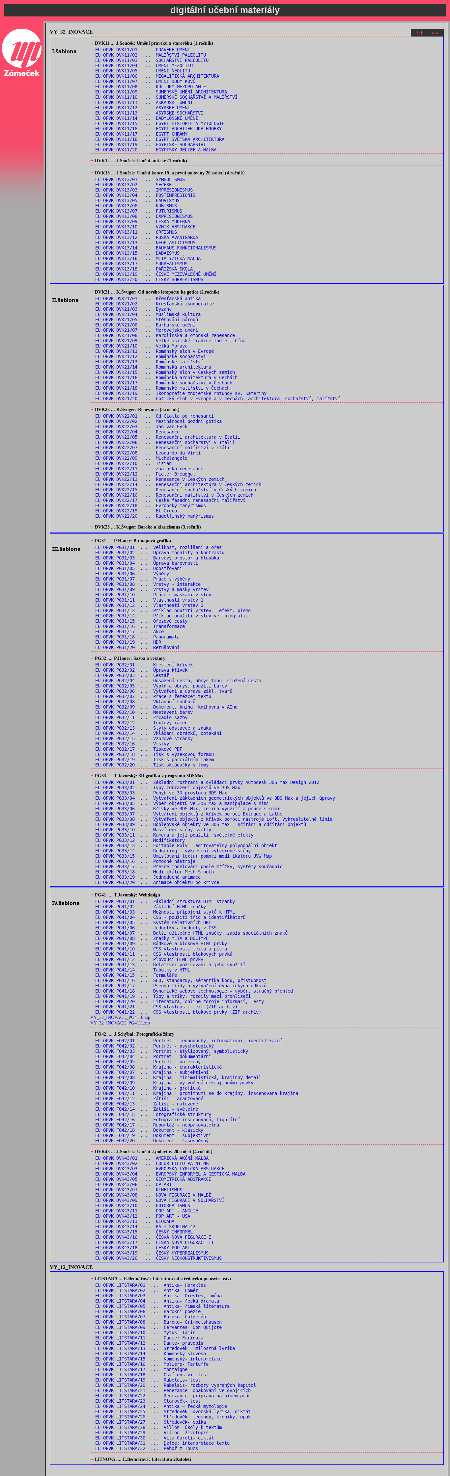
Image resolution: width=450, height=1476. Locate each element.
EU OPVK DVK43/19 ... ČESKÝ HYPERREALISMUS (152, 1253)
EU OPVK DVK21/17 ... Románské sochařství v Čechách (163, 382)
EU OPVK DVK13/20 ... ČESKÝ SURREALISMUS (149, 279)
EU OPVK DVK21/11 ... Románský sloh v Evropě (154, 351)
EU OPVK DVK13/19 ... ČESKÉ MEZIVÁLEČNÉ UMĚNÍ (155, 274)
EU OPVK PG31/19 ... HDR (128, 642)
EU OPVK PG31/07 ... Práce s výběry (142, 579)
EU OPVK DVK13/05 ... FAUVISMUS (137, 200)
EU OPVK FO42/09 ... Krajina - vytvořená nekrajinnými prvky (174, 1082)
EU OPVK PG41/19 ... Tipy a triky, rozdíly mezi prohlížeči (173, 996)
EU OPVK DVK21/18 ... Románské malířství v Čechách (162, 388)
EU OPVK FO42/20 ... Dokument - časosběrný (152, 1140)
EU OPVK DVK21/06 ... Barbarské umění (145, 324)
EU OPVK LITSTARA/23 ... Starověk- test (148, 1401)
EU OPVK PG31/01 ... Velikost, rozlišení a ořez (158, 547)
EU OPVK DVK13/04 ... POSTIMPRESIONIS (145, 195)
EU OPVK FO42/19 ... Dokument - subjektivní (153, 1135)
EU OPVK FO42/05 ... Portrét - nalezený (148, 1061)
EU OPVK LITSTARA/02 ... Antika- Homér (146, 1290)
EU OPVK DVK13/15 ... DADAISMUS (137, 253)
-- (434, 33)
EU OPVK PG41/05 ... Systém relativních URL (153, 922)
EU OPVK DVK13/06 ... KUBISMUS (136, 205)
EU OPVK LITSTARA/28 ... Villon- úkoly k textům (158, 1427)
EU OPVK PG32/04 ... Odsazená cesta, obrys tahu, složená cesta (178, 680)
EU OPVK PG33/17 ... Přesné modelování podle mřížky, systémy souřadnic (188, 866)
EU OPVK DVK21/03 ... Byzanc (133, 309)
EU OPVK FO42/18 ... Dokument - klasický (149, 1130)
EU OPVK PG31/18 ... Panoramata (137, 636)
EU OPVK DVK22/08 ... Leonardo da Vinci (148, 452)
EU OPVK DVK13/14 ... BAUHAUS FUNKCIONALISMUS (155, 247)
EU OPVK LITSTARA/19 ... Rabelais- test (148, 1380)
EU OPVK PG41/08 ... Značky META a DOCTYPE (152, 938)
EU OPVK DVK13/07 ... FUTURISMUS (138, 211)
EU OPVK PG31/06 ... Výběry (132, 573)
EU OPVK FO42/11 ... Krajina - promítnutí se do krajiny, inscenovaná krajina (196, 1093)
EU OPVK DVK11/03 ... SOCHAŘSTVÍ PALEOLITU (152, 60)
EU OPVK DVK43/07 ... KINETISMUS (138, 1189)
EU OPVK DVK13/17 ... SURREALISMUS (141, 263)
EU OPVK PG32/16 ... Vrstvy (132, 743)
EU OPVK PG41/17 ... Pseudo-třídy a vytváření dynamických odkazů (181, 985)
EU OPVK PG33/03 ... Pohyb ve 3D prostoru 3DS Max (161, 792)
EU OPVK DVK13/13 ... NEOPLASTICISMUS (145, 242)
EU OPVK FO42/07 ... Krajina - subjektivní (152, 1072)
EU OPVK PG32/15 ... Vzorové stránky (144, 738)
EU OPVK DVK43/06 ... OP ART (133, 1184)
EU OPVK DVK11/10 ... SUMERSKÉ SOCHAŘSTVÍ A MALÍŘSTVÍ (166, 97)
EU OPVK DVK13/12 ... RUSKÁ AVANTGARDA (146, 237)
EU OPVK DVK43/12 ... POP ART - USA (142, 1216)
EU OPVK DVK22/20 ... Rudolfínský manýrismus (154, 516)
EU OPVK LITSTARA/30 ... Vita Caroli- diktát (154, 1437)
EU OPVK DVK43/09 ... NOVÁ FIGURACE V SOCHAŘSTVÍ (159, 1200)
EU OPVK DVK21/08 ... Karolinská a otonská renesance (165, 335)
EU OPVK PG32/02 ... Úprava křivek (141, 670)
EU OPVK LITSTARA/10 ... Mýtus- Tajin (145, 1332)
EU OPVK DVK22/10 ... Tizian (133, 463)
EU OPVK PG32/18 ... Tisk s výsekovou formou (154, 754)
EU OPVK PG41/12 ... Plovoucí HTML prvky (149, 959)
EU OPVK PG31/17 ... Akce (129, 631)
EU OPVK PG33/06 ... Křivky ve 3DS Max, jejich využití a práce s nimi (187, 808)
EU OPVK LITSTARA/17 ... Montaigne (141, 1369)
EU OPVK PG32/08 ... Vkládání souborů (145, 701)
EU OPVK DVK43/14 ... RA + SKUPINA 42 (145, 1226)
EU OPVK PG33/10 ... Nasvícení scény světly (153, 829)
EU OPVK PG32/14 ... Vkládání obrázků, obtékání (158, 733)
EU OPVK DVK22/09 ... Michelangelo (141, 458)
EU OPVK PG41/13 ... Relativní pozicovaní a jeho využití (170, 964)
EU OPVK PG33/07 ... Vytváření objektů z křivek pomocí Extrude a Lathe (188, 813)
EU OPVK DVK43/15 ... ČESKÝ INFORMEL (144, 1231)
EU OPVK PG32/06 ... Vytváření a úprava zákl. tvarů (163, 691)
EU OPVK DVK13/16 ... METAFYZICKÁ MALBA (148, 258)
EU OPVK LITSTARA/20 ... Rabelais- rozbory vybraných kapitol (175, 1385)
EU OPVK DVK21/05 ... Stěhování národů (146, 319)
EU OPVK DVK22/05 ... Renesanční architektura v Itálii (167, 437)
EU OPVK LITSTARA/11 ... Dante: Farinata (149, 1337)
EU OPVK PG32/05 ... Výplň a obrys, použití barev (161, 685)
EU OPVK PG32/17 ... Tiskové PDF (138, 749)
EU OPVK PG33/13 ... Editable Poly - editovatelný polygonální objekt (186, 845)
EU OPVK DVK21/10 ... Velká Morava (141, 346)
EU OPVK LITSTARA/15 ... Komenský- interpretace (158, 1358)
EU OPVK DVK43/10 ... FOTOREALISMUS (142, 1205)
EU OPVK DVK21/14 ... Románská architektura (153, 367)
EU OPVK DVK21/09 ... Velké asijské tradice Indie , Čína (170, 340)
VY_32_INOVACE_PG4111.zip (120, 1022)
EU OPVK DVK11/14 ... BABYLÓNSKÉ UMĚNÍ (146, 118)
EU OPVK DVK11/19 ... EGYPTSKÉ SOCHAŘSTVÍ (150, 144)
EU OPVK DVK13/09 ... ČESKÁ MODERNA (142, 221)
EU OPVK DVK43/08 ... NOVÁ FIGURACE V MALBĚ (153, 1195)
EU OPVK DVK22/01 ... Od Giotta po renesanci (154, 416)
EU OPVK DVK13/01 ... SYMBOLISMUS (140, 179)
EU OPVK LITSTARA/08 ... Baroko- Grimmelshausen (158, 1322)
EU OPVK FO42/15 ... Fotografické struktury (153, 1114)
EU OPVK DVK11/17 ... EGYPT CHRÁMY (141, 134)
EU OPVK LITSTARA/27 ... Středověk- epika (150, 1422)
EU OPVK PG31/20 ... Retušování (137, 647)
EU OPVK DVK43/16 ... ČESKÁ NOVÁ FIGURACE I (153, 1237)
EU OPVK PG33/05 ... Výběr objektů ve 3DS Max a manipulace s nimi (182, 803)
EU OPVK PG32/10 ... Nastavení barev (144, 712)
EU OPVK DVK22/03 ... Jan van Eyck (141, 426)
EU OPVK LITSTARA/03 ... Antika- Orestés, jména (158, 1295)
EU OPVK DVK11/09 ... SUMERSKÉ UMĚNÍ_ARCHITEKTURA (161, 91)
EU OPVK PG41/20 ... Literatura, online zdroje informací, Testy (179, 1001)
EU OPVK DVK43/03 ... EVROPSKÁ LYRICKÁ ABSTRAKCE (159, 1168)
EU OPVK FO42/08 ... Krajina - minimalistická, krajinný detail (178, 1077)
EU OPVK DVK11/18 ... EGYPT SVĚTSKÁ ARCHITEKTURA (159, 139)
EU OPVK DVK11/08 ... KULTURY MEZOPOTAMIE (150, 86)
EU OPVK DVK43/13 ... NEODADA (134, 1221)
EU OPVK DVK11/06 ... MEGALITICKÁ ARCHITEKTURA (157, 76)
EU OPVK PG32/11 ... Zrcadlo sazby (141, 717)
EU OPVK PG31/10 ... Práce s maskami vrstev (153, 594)
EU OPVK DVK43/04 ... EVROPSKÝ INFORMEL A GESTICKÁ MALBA (170, 1174)
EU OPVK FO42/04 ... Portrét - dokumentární (153, 1056)
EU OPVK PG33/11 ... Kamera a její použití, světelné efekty (174, 835)
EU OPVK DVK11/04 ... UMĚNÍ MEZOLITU (144, 65)
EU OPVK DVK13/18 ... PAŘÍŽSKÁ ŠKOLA (144, 269)
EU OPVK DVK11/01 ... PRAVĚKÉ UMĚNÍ (142, 49)
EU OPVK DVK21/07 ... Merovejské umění (146, 330)
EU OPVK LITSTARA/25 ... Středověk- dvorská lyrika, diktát (173, 1411)
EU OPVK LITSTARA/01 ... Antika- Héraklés (150, 1285)
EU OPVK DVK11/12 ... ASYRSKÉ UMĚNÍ (142, 107)
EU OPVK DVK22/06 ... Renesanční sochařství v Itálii (165, 442)
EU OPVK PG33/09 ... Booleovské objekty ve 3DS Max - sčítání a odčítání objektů (200, 824)
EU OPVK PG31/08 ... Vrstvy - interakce (148, 584)
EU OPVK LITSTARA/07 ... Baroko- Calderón (150, 1316)
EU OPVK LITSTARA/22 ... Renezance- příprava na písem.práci (174, 1395)
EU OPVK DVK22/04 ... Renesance (137, 431)
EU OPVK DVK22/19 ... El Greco (136, 510)
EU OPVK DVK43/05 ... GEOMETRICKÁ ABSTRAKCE (153, 1179)
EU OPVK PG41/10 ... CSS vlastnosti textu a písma (161, 948)
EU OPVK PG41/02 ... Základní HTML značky (150, 906)
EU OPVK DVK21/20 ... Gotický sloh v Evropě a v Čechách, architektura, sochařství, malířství (217, 398)
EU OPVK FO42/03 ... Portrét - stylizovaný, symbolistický (171, 1051)
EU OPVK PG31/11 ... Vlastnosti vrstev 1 (149, 600)
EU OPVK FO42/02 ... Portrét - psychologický (154, 1046)
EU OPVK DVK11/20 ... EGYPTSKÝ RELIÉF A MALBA (155, 149)
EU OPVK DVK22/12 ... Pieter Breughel (145, 474)
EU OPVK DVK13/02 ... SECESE (133, 184)
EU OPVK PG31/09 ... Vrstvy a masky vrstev (152, 589)
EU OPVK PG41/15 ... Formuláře (136, 975)
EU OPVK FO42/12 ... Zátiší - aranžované (149, 1098)
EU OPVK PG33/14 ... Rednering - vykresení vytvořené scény (173, 850)
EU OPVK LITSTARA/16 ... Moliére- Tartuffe (152, 1364)
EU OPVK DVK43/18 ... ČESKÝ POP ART (142, 1247)
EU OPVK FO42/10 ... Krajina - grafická (148, 1088)
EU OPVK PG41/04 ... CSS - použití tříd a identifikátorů (170, 917)
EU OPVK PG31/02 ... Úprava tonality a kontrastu (159, 552)
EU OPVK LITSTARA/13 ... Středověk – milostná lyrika (165, 1348)
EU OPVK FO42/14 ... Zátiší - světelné (146, 1109)
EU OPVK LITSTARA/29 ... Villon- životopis (152, 1432)
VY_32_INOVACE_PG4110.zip (120, 1017)
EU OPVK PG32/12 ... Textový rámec (141, 722)
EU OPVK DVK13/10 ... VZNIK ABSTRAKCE (145, 226)
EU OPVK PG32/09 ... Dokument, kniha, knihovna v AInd (166, 707)
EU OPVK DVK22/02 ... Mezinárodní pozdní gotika (158, 421)
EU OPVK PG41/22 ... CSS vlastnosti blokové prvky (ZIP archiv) (178, 1012)
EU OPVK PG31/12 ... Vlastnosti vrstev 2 (149, 605)
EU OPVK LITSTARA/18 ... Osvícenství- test (152, 1374)
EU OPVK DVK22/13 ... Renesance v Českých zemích (159, 479)
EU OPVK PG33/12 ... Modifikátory (140, 840)
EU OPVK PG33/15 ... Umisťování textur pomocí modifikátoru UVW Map (183, 856)
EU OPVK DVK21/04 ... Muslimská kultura (148, 314)
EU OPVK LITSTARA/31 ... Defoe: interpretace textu (162, 1443)
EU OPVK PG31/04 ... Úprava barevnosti (146, 563)
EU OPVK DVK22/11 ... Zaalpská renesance (149, 468)
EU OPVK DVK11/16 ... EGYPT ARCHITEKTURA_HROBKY (158, 128)
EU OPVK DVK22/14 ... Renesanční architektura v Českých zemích (178, 484)
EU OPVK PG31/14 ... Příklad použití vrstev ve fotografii (171, 615)
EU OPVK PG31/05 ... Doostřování (138, 568)
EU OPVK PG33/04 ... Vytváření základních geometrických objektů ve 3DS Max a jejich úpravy (215, 798)
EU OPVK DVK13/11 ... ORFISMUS (136, 232)
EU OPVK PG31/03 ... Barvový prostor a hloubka (157, 557)
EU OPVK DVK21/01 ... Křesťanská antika (148, 298)
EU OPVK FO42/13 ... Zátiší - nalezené (146, 1103)
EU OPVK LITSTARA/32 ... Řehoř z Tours (146, 1448)
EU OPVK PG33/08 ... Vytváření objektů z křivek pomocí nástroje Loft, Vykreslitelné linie (213, 819)
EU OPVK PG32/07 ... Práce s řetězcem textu (153, 696)
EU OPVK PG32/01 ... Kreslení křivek (144, 664)
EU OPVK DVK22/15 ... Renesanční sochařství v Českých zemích (175, 489)
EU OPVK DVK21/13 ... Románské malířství (149, 361)
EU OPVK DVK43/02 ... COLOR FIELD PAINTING (152, 1163)
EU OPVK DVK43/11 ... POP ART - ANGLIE (146, 1210)
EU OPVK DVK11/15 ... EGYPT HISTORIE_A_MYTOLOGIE (159, 123)
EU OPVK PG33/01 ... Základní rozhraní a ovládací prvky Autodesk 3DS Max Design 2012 (207, 782)
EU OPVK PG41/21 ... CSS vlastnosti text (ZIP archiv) (166, 1006)
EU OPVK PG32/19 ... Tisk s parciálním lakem (154, 759)
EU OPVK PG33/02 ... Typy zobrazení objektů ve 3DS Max (167, 787)
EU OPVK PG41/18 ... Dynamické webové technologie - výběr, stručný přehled (194, 991)
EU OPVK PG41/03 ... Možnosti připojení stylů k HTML (165, 912)
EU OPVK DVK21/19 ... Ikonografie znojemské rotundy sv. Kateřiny (181, 393)
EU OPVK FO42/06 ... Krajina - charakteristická (158, 1067)
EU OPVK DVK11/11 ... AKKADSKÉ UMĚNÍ (144, 102)
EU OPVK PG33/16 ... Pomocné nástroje (145, 861)
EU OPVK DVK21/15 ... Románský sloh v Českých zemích (165, 372)
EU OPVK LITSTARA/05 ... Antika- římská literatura (162, 1306)
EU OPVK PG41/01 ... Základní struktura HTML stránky (165, 901)
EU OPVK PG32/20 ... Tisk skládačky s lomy (152, 764)
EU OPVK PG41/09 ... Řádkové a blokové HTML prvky (161, 943)
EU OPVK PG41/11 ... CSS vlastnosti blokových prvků (163, 954)
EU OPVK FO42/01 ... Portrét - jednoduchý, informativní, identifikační (188, 1040)
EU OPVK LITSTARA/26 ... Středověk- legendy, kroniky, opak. (174, 1416)
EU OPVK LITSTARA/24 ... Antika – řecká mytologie (161, 1406)
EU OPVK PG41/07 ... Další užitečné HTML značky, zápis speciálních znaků (191, 933)
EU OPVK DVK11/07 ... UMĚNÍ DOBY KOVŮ (145, 81)
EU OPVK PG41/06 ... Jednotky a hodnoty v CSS (155, 927)
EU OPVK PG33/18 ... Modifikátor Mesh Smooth (154, 871)
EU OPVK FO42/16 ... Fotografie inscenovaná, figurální (167, 1119)
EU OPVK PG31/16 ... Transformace (140, 626)
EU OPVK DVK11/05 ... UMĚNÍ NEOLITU (142, 70)
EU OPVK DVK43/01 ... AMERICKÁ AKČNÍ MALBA (152, 1158)
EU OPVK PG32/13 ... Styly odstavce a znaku (153, 728)
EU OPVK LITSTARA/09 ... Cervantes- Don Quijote (158, 1327)
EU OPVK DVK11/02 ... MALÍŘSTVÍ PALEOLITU (150, 55)
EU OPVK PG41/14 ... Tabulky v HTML (142, 969)
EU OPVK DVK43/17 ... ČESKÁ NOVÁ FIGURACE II (154, 1242)
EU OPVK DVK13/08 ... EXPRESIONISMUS (144, 216)
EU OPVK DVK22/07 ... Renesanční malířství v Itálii (163, 447)
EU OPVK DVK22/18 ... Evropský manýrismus (150, 505)
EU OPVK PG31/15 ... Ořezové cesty (141, 621)
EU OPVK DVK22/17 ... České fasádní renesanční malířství (170, 500)
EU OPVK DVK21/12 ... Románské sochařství (150, 356)
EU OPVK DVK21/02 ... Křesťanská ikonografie (154, 303)
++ (419, 33)
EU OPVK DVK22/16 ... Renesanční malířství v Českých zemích (174, 495)
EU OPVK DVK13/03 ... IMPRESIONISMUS (144, 190)
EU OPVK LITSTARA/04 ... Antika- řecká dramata (157, 1301)
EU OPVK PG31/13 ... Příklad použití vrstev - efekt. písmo (173, 610)
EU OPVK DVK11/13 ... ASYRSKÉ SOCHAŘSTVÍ (149, 113)
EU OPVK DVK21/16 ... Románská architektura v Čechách (166, 377)
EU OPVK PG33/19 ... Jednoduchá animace (148, 877)
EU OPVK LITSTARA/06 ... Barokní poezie (148, 1311)
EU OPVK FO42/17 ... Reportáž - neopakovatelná (157, 1124)
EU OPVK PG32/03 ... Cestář (132, 675)
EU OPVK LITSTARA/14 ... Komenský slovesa (150, 1353)
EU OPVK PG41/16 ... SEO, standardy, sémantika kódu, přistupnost (181, 980)
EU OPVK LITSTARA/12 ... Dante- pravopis (149, 1343)
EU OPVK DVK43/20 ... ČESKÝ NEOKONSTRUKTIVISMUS (158, 1258)
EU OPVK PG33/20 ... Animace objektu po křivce (157, 882)
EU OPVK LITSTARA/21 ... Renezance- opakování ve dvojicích (173, 1390)
